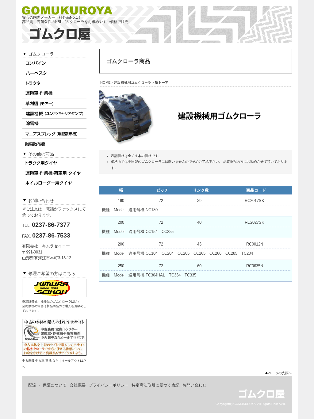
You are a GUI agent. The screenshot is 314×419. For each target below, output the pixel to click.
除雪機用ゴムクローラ (54, 124)
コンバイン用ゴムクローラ (54, 63)
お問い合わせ (194, 385)
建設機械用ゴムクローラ (54, 114)
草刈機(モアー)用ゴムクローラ (54, 103)
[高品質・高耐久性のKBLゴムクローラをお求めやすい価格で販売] (60, 38)
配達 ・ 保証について (47, 385)
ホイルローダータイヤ (54, 183)
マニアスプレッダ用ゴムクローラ (54, 134)
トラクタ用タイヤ (54, 163)
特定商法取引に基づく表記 (155, 385)
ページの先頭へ (280, 373)
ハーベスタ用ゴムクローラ (54, 73)
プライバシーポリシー (108, 385)
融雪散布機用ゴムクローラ (54, 144)
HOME (105, 82)
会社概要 (78, 385)
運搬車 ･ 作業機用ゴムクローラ (54, 93)
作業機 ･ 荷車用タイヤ (54, 173)
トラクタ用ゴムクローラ (54, 83)
